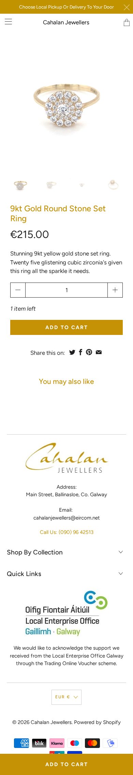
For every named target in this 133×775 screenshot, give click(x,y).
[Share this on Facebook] (80, 352)
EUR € (62, 697)
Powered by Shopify (97, 722)
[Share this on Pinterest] (89, 352)
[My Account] (6, 21)
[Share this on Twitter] (72, 352)
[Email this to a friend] (99, 352)
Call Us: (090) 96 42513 (66, 532)
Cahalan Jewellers (66, 22)
